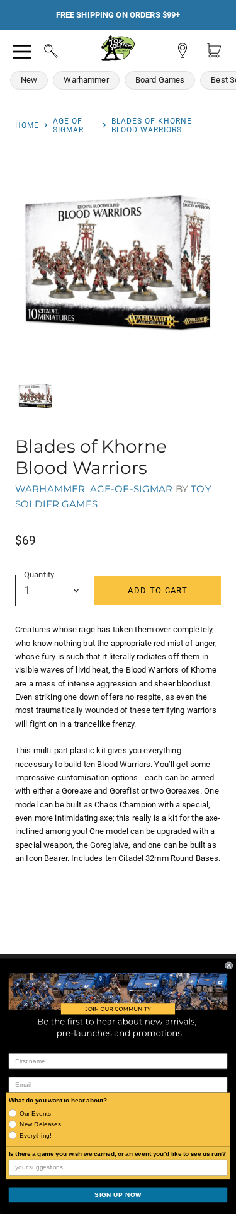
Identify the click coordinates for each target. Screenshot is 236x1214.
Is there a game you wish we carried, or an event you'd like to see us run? (117, 1153)
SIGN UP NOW (118, 1194)
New (29, 79)
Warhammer (86, 79)
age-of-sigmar (131, 489)
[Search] (39, 49)
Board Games (160, 79)
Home (27, 125)
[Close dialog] (229, 965)
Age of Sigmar (68, 125)
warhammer (50, 489)
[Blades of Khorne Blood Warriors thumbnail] (35, 396)
